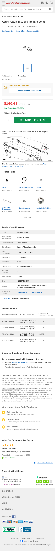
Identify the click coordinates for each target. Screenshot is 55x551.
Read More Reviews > (45, 463)
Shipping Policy (23, 292)
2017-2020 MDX (45, 385)
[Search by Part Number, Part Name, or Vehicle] (50, 9)
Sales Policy (15, 538)
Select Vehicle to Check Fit (29, 91)
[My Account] (46, 2)
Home (4, 16)
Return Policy (37, 292)
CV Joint (15, 380)
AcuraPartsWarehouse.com (11, 389)
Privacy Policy (39, 538)
